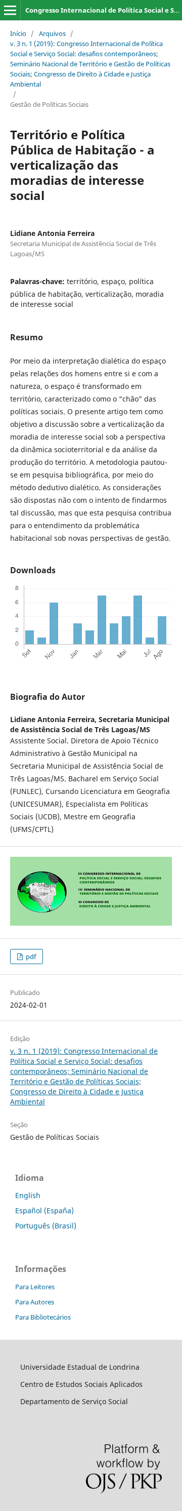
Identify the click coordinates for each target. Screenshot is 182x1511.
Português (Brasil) (45, 1225)
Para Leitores (35, 1286)
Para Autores (34, 1301)
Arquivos (52, 33)
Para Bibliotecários (43, 1317)
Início (18, 33)
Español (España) (44, 1210)
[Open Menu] (10, 10)
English (27, 1195)
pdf (30, 956)
